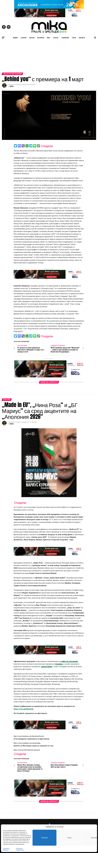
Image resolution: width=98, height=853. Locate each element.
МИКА (12, 86)
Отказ (69, 837)
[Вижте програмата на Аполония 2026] (49, 8)
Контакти (82, 38)
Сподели (47, 146)
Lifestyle (55, 38)
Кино (48, 38)
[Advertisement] (49, 58)
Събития (23, 38)
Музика (15, 38)
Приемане (44, 837)
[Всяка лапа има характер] (49, 17)
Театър (74, 38)
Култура (31, 38)
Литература (40, 38)
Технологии (65, 38)
